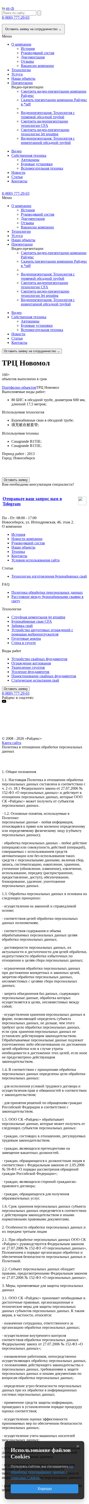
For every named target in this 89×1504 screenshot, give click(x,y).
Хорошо (44, 1489)
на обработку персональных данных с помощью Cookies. (42, 1472)
